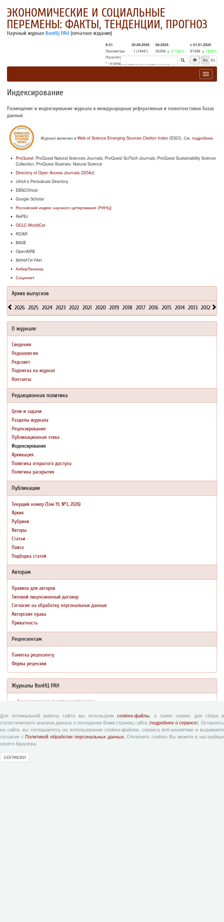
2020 (100, 307)
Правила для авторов (33, 588)
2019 (114, 307)
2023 (61, 307)
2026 (20, 307)
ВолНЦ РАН (57, 33)
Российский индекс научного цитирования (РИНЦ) (64, 207)
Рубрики (20, 521)
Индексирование (29, 446)
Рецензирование (29, 429)
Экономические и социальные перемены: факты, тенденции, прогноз (107, 18)
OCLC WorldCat (30, 225)
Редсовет (21, 362)
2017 (140, 307)
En (213, 59)
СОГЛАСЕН (15, 757)
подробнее (202, 138)
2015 (167, 307)
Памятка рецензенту (33, 655)
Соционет (25, 277)
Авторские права (29, 614)
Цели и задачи (27, 411)
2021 (87, 307)
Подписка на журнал (33, 370)
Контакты (21, 379)
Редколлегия (25, 353)
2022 (74, 307)
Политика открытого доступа (41, 463)
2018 (127, 307)
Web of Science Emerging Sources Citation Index (122, 138)
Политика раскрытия (33, 472)
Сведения (21, 345)
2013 (192, 307)
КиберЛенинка (29, 269)
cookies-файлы (133, 715)
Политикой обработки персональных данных (74, 736)
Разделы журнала (30, 420)
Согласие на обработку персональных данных (59, 605)
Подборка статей (29, 556)
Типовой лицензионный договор (45, 597)
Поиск (18, 547)
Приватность (25, 623)
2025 (33, 307)
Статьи (18, 539)
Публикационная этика (36, 437)
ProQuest (24, 158)
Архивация (23, 455)
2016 (153, 307)
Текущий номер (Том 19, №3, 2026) (46, 504)
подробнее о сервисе (173, 722)
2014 (180, 307)
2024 (47, 307)
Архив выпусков (30, 293)
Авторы (19, 530)
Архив (18, 513)
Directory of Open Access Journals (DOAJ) (55, 172)
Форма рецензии (29, 664)
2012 (205, 307)
